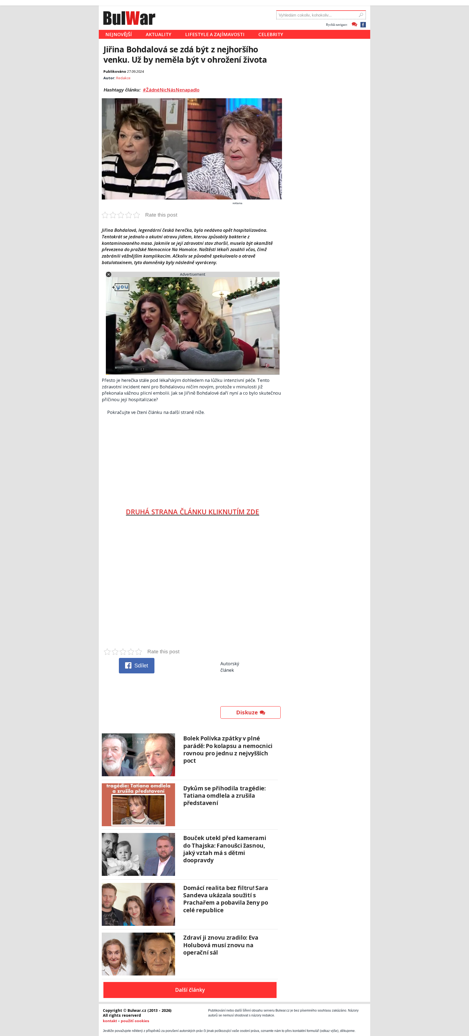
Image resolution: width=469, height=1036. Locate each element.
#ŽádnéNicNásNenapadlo (171, 90)
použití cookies (135, 1021)
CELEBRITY (270, 34)
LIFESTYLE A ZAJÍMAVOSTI (215, 34)
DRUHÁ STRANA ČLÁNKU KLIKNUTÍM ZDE (192, 511)
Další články (190, 989)
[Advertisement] (192, 459)
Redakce (123, 77)
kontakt (110, 1021)
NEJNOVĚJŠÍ (118, 34)
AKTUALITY (158, 34)
